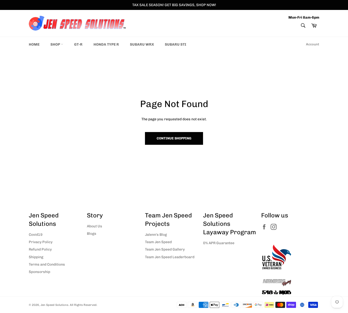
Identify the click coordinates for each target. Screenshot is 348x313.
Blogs (91, 233)
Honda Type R (106, 44)
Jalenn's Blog (156, 234)
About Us (94, 226)
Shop (55, 44)
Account (312, 44)
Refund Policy (40, 249)
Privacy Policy (40, 242)
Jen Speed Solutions (54, 305)
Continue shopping (174, 138)
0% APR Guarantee (218, 243)
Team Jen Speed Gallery (165, 249)
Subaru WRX (142, 44)
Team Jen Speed (158, 242)
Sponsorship (39, 272)
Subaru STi (175, 44)
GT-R (78, 44)
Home (34, 44)
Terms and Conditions (47, 264)
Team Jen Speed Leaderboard (169, 257)
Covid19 (36, 234)
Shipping (36, 257)
